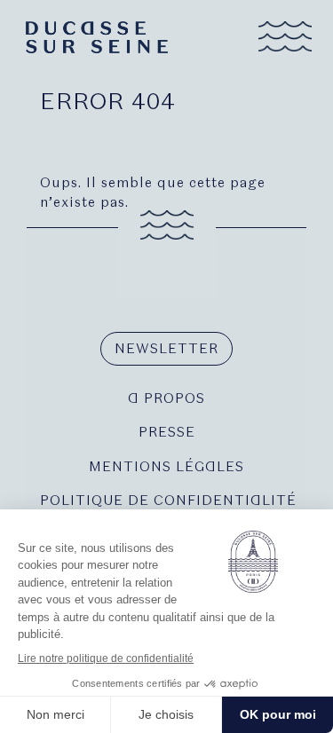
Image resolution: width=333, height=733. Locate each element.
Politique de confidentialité (166, 500)
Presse (167, 432)
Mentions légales (166, 467)
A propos (166, 398)
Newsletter (166, 349)
